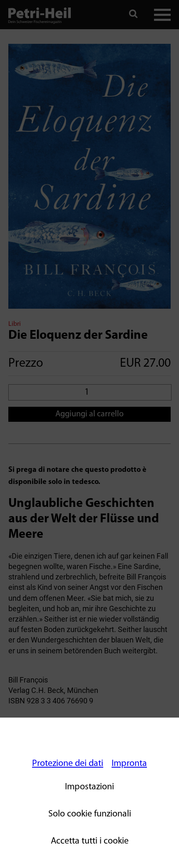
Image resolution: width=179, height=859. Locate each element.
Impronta (129, 763)
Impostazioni (89, 787)
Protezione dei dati (67, 763)
